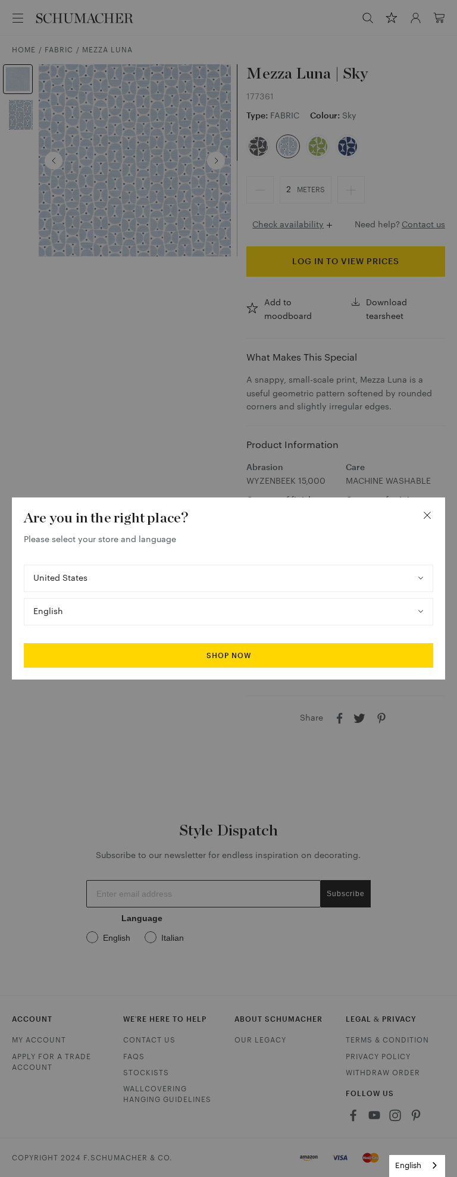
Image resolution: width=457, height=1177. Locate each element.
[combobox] (417, 1166)
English (408, 1165)
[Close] (427, 515)
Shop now (228, 655)
